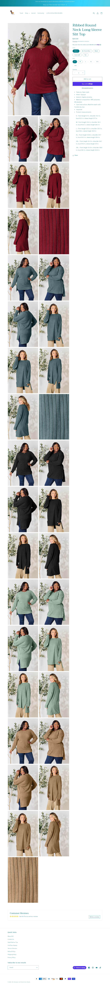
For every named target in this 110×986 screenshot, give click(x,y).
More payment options (87, 88)
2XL (98, 62)
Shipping (75, 41)
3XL (76, 66)
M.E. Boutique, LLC (16, 982)
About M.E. (11, 936)
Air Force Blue (86, 51)
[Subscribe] (37, 967)
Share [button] (76, 155)
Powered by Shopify (25, 982)
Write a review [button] (94, 917)
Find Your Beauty (12, 945)
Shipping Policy (12, 954)
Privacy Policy (11, 957)
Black (96, 51)
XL (92, 62)
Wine (76, 51)
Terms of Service (12, 948)
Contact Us (11, 939)
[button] (27, 13)
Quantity (75, 69)
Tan (85, 55)
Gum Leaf (77, 55)
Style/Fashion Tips (13, 942)
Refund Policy (11, 951)
